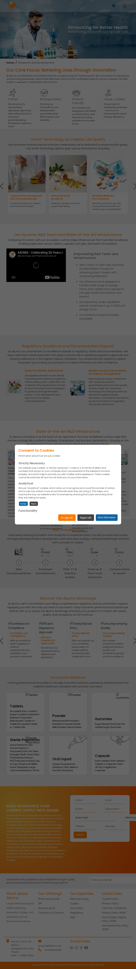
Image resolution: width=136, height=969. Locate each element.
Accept (23, 503)
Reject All (85, 517)
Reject (33, 503)
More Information (106, 517)
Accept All (67, 517)
